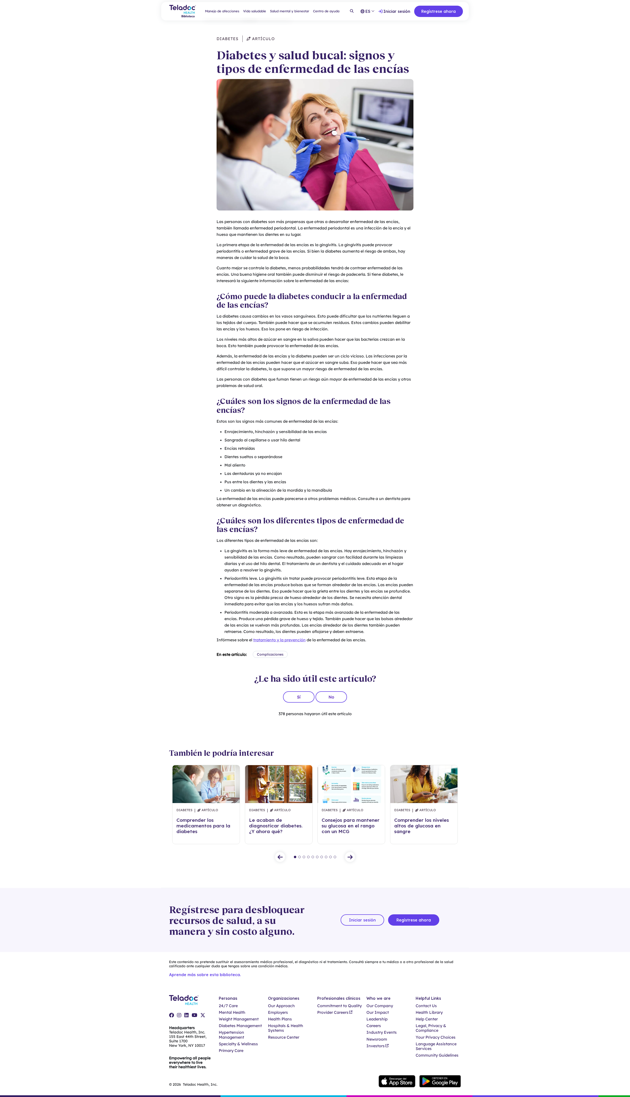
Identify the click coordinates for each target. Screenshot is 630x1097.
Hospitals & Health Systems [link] (285, 1028)
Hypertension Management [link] (231, 1034)
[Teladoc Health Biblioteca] (182, 11)
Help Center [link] (427, 1019)
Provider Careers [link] (332, 1012)
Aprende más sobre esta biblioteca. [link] (205, 974)
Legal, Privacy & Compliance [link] (431, 1028)
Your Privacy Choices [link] (436, 1037)
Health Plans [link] (280, 1019)
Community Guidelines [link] (437, 1055)
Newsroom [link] (376, 1039)
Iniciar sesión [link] (396, 11)
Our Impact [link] (377, 1012)
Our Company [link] (379, 1005)
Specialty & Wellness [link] (238, 1044)
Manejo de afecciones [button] (222, 11)
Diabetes (227, 38)
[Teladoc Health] (184, 1000)
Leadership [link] (377, 1019)
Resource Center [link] (283, 1037)
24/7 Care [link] (228, 1005)
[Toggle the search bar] (352, 11)
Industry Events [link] (381, 1032)
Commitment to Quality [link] (339, 1005)
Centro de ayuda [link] (326, 11)
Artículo (263, 38)
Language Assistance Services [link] (436, 1046)
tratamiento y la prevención (279, 639)
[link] (171, 1015)
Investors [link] (375, 1046)
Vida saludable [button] (254, 11)
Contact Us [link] (426, 1005)
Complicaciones (270, 654)
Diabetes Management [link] (240, 1025)
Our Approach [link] (281, 1005)
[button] (280, 857)
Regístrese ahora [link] (438, 11)
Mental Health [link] (232, 1012)
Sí (298, 696)
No (331, 696)
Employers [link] (278, 1012)
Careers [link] (373, 1025)
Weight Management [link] (239, 1019)
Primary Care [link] (231, 1050)
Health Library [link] (429, 1012)
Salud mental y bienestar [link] (289, 11)
